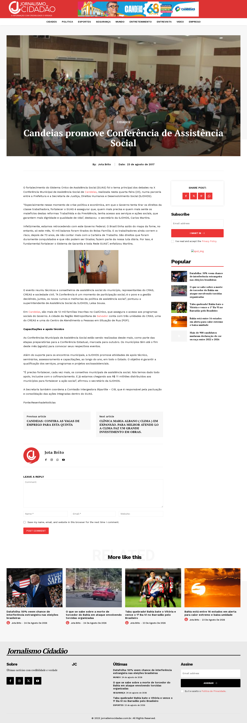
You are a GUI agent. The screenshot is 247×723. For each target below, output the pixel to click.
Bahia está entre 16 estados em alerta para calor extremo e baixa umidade (206, 321)
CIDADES (123, 122)
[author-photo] (9, 623)
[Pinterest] (201, 196)
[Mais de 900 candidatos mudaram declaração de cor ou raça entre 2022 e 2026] (179, 336)
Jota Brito (104, 164)
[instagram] (51, 459)
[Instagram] (19, 680)
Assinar (209, 683)
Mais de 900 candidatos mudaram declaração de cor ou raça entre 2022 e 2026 (205, 336)
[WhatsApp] (209, 196)
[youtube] (63, 459)
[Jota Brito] (31, 455)
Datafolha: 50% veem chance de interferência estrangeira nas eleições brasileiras (206, 276)
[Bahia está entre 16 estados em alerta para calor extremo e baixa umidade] (179, 321)
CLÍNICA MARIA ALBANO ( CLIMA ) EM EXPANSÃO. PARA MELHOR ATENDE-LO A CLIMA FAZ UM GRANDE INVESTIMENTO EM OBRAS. (129, 426)
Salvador (102, 316)
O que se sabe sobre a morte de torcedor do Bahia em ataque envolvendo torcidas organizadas (206, 291)
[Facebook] (185, 196)
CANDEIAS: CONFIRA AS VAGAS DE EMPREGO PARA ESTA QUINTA (53, 422)
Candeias (91, 191)
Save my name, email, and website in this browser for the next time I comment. (73, 522)
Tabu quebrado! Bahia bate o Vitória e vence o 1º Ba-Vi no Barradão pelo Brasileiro (206, 307)
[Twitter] (193, 196)
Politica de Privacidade (213, 691)
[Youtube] (37, 680)
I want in (195, 233)
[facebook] (46, 459)
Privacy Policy (209, 241)
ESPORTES (118, 705)
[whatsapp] (57, 459)
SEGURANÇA (119, 693)
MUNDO (117, 677)
